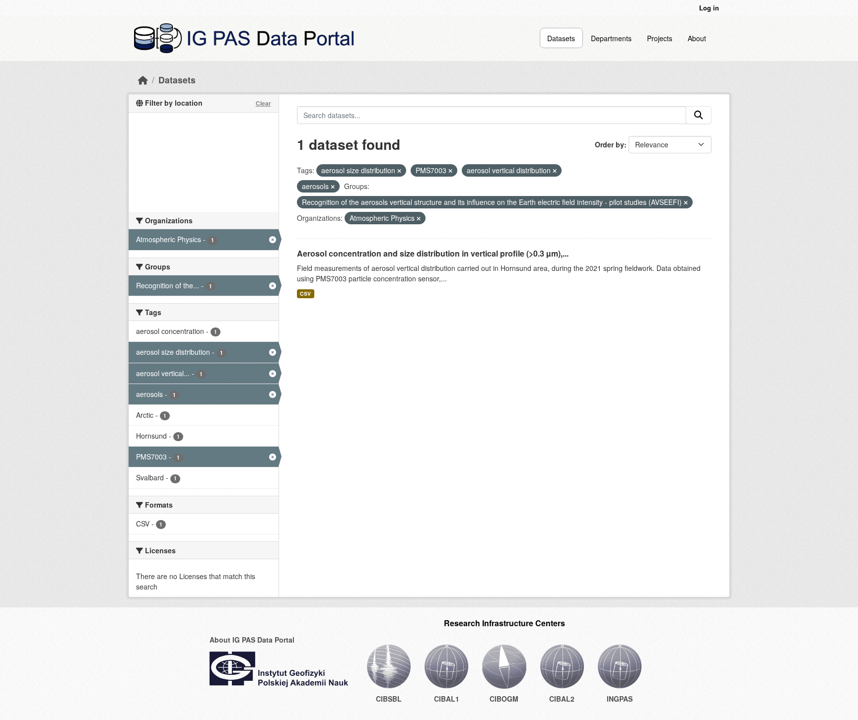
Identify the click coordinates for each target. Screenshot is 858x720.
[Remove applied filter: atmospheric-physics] (419, 218)
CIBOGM (504, 699)
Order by (609, 144)
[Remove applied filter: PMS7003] (450, 171)
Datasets (561, 38)
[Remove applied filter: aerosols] (333, 187)
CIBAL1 (446, 699)
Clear (263, 103)
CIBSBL (389, 699)
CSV (305, 293)
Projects (659, 38)
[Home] (143, 79)
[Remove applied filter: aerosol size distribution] (399, 171)
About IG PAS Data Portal (252, 640)
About (697, 38)
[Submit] (699, 115)
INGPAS (620, 699)
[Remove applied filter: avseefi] (686, 202)
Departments (611, 38)
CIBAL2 (561, 699)
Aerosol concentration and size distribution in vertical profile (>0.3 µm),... (433, 253)
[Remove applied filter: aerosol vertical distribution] (555, 171)
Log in (709, 7)
